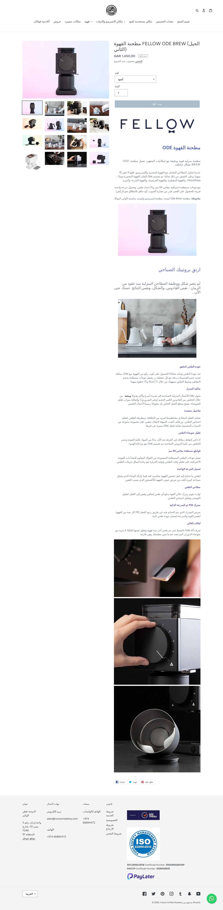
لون (117, 72)
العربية (29, 893)
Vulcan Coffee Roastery (171, 902)
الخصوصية (111, 820)
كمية (117, 86)
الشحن (138, 61)
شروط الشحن (113, 833)
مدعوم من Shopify (191, 902)
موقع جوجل (29, 838)
